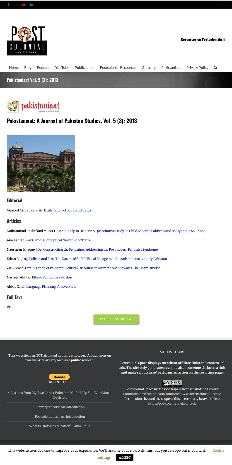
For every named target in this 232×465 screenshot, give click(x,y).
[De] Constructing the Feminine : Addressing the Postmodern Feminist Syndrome (97, 249)
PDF (10, 307)
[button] (215, 67)
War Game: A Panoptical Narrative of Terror (58, 240)
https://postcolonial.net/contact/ (172, 403)
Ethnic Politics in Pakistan (52, 277)
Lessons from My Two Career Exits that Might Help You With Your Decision (60, 395)
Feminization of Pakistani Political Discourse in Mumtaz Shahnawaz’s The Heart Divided (93, 268)
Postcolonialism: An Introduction (60, 417)
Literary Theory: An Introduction (60, 407)
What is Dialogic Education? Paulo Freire (60, 426)
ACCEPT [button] (125, 458)
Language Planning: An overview (51, 287)
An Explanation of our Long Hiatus (65, 210)
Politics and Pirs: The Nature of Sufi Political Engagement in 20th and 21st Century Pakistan (98, 259)
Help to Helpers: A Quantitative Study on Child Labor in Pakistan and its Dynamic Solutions (136, 231)
